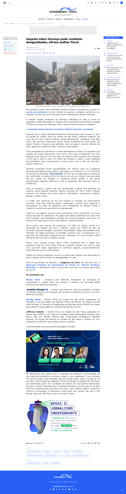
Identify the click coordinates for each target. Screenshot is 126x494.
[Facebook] (95, 3)
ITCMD (67, 455)
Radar (78, 19)
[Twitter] (99, 3)
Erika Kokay (55, 174)
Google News (11, 53)
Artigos (58, 19)
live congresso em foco (80, 455)
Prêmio (85, 19)
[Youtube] (110, 3)
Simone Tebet (33, 280)
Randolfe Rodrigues (36, 289)
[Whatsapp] (88, 3)
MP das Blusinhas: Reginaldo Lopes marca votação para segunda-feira (114, 82)
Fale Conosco (73, 482)
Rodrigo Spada (33, 299)
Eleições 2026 (68, 19)
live (60, 455)
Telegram (10, 49)
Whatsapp (10, 46)
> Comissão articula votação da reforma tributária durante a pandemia (59, 129)
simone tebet (77, 451)
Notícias (41, 19)
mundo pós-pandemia (36, 112)
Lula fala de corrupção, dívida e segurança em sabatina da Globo (114, 94)
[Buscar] (121, 2)
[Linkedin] (102, 3)
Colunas (50, 19)
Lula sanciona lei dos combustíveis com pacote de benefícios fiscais (114, 58)
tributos (66, 451)
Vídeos (46, 463)
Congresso (55, 463)
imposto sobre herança (35, 455)
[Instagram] (106, 3)
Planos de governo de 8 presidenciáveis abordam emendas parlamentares (114, 70)
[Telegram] (92, 3)
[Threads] (117, 3)
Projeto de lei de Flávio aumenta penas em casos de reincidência (115, 45)
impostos (47, 451)
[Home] (63, 10)
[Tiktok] (113, 3)
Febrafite (57, 451)
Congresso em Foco (34, 463)
